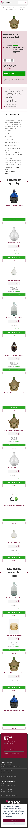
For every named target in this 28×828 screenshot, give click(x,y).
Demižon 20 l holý (14, 280)
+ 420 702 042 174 (11, 104)
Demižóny (21, 9)
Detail (14, 223)
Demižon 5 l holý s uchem (14, 317)
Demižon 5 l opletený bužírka (14, 205)
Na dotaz (13, 219)
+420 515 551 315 (7, 764)
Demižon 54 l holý (14, 543)
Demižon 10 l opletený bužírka (14, 710)
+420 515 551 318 (7, 783)
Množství (5, 58)
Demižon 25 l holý (14, 242)
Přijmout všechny (14, 820)
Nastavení (14, 823)
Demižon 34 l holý (14, 468)
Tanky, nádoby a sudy (11, 9)
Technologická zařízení (19, 8)
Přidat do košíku (9, 73)
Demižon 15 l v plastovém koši (14, 392)
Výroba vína (8, 8)
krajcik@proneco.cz (11, 106)
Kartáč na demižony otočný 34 (14, 505)
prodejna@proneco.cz (9, 785)
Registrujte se (6, 79)
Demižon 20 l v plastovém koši (14, 430)
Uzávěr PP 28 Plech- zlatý (14, 635)
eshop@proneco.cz (10, 743)
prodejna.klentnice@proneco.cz (11, 766)
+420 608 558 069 (10, 741)
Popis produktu (13, 114)
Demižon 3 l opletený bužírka (14, 355)
